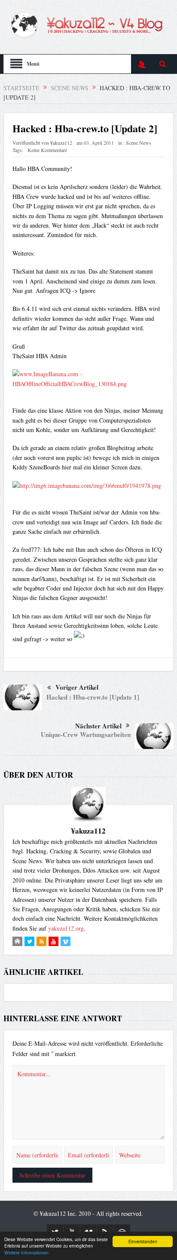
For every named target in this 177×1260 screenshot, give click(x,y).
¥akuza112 (61, 142)
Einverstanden (142, 1241)
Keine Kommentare (47, 149)
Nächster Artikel (98, 725)
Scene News (138, 142)
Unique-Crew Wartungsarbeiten (86, 734)
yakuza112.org (66, 928)
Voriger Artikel (76, 687)
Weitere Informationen (26, 1252)
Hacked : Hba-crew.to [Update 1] (92, 697)
